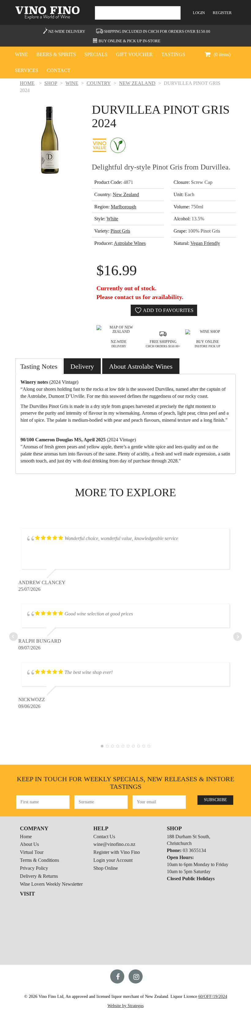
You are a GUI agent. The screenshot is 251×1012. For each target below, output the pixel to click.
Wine (21, 54)
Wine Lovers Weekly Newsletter (51, 884)
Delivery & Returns (39, 876)
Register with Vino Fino (116, 852)
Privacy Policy (34, 868)
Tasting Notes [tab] (39, 366)
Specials (95, 54)
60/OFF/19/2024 (212, 996)
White (112, 218)
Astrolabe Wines (130, 243)
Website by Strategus (125, 1005)
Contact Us (104, 836)
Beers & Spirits (56, 54)
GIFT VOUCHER (134, 54)
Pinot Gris (120, 231)
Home (26, 836)
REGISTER (222, 12)
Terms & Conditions (39, 860)
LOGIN (199, 12)
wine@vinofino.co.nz (114, 844)
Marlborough (123, 206)
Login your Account (113, 860)
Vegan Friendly (205, 243)
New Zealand (126, 194)
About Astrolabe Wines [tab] (141, 366)
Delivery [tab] (82, 366)
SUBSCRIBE (215, 799)
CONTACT (58, 70)
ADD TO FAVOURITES (167, 310)
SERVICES (26, 70)
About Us (29, 844)
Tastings (173, 54)
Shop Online (105, 868)
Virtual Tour (31, 852)
